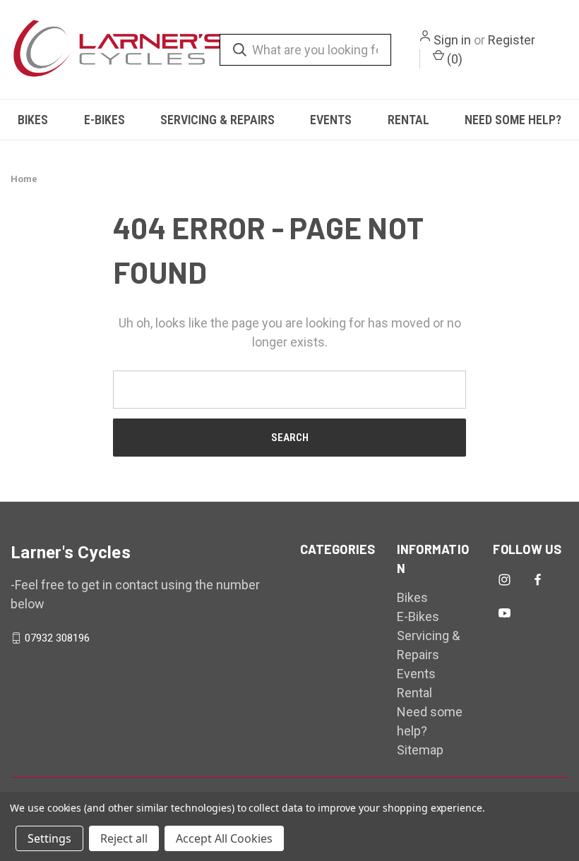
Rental (408, 119)
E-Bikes (104, 119)
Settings (49, 838)
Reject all (124, 838)
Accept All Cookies (224, 838)
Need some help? (513, 119)
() (453, 59)
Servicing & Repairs (217, 119)
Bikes (33, 119)
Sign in (452, 39)
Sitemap (420, 749)
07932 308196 (57, 638)
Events (331, 119)
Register (511, 39)
